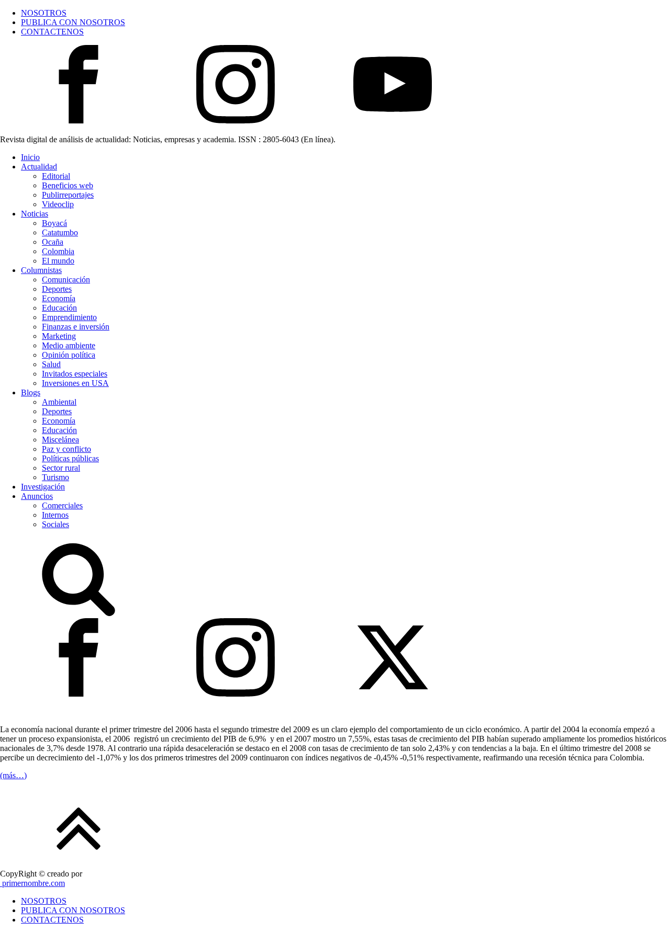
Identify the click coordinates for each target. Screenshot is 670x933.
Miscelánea (60, 439)
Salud (51, 364)
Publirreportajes (68, 194)
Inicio (30, 157)
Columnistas (41, 270)
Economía (58, 298)
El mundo (58, 260)
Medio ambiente (68, 345)
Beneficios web (67, 185)
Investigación (43, 486)
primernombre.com (32, 883)
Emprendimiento (69, 317)
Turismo (55, 477)
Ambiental (59, 401)
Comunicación (66, 279)
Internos (55, 514)
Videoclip (58, 204)
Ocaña (52, 241)
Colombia (58, 251)
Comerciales (62, 505)
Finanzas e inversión (75, 326)
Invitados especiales (74, 373)
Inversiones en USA (75, 383)
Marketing (59, 336)
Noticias (34, 213)
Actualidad (39, 166)
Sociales (55, 524)
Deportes (57, 289)
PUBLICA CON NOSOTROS (73, 22)
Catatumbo (60, 232)
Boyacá (54, 223)
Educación (59, 307)
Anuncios (37, 496)
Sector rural (61, 467)
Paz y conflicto (66, 449)
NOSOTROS (43, 12)
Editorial (56, 176)
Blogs (30, 392)
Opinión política (68, 354)
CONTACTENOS (52, 31)
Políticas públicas (70, 458)
